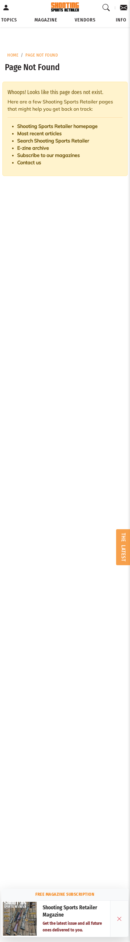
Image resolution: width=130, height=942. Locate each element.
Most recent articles (39, 133)
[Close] (119, 919)
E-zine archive (33, 148)
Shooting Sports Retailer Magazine (70, 911)
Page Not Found (41, 55)
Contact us (29, 162)
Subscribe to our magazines (48, 155)
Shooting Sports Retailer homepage (57, 126)
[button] (9, 20)
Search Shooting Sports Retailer (53, 141)
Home (12, 55)
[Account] (6, 7)
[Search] (106, 7)
